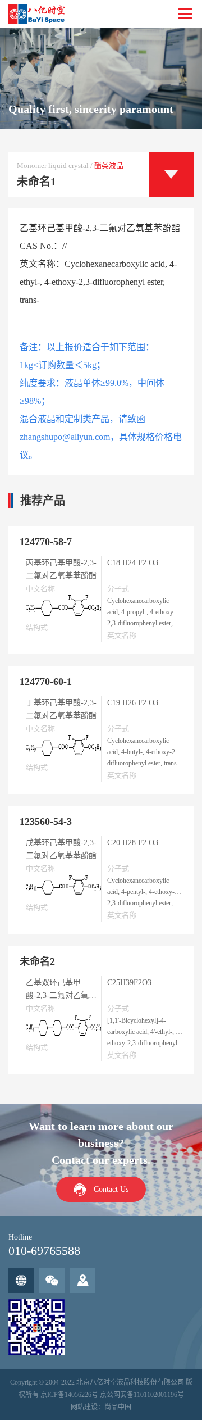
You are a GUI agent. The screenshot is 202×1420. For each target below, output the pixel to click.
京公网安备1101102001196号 (142, 1395)
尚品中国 (117, 1407)
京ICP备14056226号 (69, 1395)
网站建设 (84, 1407)
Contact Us (111, 1189)
